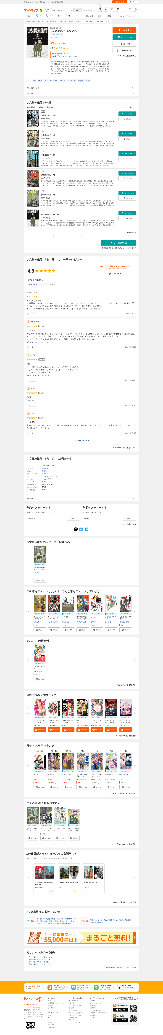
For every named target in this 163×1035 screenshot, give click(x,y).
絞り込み (47, 10)
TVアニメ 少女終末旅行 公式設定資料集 (74, 830)
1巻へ (41, 107)
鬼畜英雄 (51, 774)
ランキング (51, 1008)
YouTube (51, 1025)
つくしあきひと (67, 779)
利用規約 (93, 1008)
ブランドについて (95, 1003)
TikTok (50, 1022)
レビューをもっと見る (81, 440)
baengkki (94, 725)
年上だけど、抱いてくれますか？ (39, 722)
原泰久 (36, 779)
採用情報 (93, 1005)
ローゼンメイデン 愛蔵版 (53, 721)
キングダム (37, 774)
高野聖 (107, 779)
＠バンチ (45, 473)
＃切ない (43, 284)
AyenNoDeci (35, 321)
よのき (50, 779)
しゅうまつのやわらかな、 (59, 829)
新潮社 (44, 471)
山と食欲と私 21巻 (39, 667)
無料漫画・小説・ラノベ (56, 1003)
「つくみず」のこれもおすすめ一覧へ (123, 844)
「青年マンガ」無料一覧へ (127, 735)
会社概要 (93, 1001)
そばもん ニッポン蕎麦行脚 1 (39, 618)
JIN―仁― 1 (66, 617)
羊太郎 (107, 725)
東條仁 (64, 725)
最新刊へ (50, 107)
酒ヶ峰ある (131, 725)
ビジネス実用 (99, 16)
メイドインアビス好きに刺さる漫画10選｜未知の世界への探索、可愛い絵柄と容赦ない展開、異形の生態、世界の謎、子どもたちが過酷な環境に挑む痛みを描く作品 (55, 921)
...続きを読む (97, 309)
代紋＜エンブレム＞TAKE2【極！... (81, 722)
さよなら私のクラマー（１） (110, 618)
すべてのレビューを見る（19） (125, 448)
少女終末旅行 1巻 (48, 115)
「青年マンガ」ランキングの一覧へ (124, 793)
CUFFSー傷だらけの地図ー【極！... (68, 722)
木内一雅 (79, 725)
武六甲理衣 (84, 779)
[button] (40, 580)
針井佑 (50, 622)
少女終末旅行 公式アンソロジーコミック (32, 830)
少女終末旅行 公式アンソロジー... (40, 568)
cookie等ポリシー (95, 1015)
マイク (33, 355)
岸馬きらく (123, 725)
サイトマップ (94, 1017)
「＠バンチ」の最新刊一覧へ (126, 685)
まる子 (33, 388)
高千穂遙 (56, 622)
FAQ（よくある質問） (75, 1013)
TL (69, 16)
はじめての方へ (125, 16)
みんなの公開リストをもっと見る (124, 902)
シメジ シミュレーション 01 (46, 829)
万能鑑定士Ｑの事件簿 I (125, 618)
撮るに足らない (124, 774)
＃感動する (30, 375)
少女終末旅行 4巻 (48, 174)
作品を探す (72, 1003)
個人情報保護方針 (95, 1010)
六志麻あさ (86, 622)
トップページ (52, 1001)
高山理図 (113, 779)
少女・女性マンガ (49, 16)
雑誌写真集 (109, 16)
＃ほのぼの (33, 284)
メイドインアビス (67, 775)
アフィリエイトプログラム (77, 1022)
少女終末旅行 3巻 (48, 155)
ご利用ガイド (135, 16)
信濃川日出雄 (38, 671)
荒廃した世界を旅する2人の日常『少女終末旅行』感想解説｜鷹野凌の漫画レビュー (110, 921)
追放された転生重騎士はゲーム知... (81, 776)
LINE (49, 1015)
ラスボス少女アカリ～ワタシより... (124, 722)
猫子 (77, 779)
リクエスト (72, 1020)
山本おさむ (37, 622)
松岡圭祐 (122, 622)
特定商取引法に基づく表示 (98, 1013)
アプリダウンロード (74, 1005)
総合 (29, 16)
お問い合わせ (72, 1017)
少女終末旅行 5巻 (48, 194)
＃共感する (45, 375)
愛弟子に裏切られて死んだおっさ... (81, 619)
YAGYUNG (101, 725)
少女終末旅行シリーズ (49, 476)
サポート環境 (72, 1010)
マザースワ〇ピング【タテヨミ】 (96, 722)
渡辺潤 (85, 725)
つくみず (54, 37)
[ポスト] (76, 529)
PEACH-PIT (51, 725)
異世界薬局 (109, 774)
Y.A (99, 779)
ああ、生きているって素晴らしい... (110, 722)
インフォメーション (74, 1015)
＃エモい (38, 375)
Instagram (51, 1020)
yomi (32, 413)
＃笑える (30, 342)
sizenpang (37, 725)
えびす (112, 725)
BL (59, 16)
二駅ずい (122, 779)
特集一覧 (51, 1005)
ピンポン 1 (94, 617)
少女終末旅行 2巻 (48, 135)
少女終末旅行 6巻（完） (50, 214)
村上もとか (65, 622)
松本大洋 (94, 622)
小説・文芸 (89, 16)
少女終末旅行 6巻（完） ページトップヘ (120, 967)
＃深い (52, 284)
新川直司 (108, 622)
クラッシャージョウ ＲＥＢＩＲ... (53, 619)
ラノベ (79, 16)
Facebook (51, 1027)
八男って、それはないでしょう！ (96, 776)
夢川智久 (79, 622)
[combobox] (62, 10)
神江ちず (129, 622)
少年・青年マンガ (39, 16)
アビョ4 (44, 725)
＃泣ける (45, 342)
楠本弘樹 (94, 779)
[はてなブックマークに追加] (86, 531)
